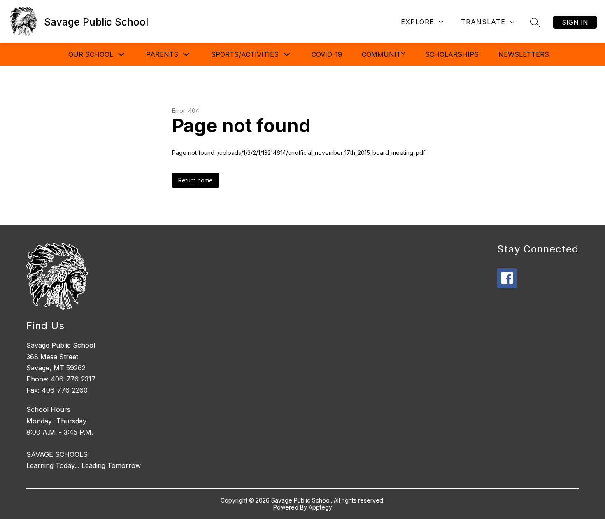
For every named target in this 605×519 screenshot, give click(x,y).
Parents (162, 54)
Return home (195, 180)
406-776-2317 (73, 379)
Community (383, 54)
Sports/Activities (245, 54)
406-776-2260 (65, 390)
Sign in (575, 22)
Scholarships (452, 54)
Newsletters (523, 54)
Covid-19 (327, 54)
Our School (90, 54)
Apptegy (320, 507)
